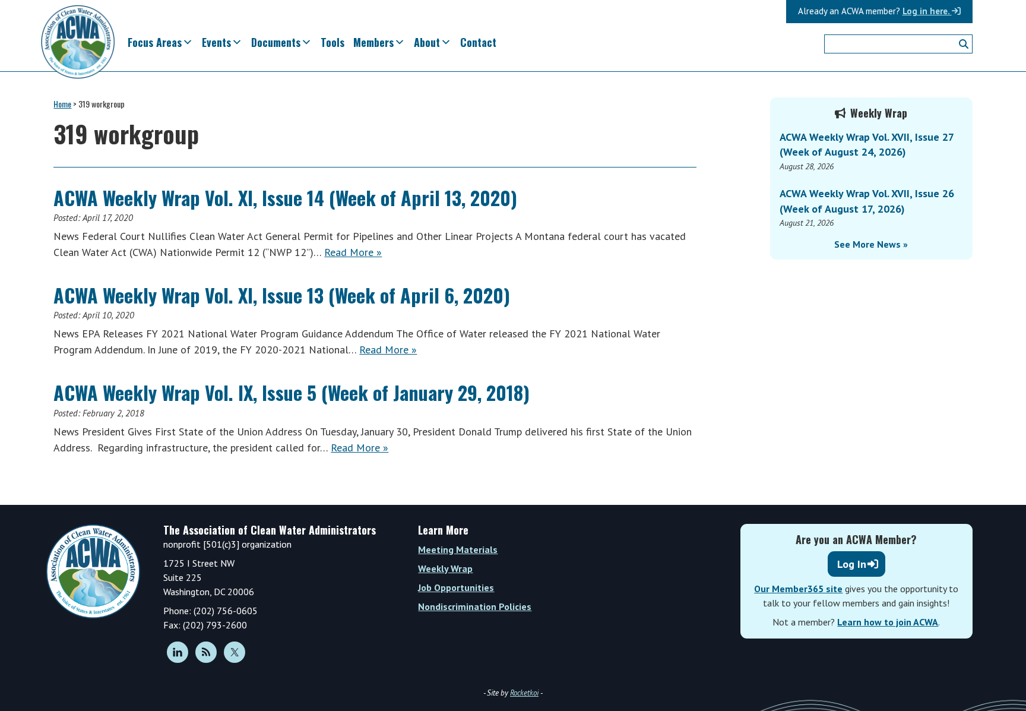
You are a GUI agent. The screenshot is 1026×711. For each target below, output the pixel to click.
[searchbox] (898, 44)
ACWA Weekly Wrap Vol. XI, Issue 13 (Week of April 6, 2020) (281, 295)
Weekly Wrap (445, 568)
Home (62, 103)
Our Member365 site (798, 589)
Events (216, 42)
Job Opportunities (456, 587)
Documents (275, 42)
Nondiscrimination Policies (474, 606)
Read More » (353, 252)
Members (373, 42)
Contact (478, 42)
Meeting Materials (458, 549)
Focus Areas (155, 42)
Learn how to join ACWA (887, 622)
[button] (964, 44)
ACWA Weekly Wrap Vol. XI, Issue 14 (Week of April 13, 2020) (285, 197)
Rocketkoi (524, 693)
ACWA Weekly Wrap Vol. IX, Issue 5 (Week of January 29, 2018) (291, 392)
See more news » (871, 244)
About (427, 42)
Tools (332, 42)
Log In (851, 564)
